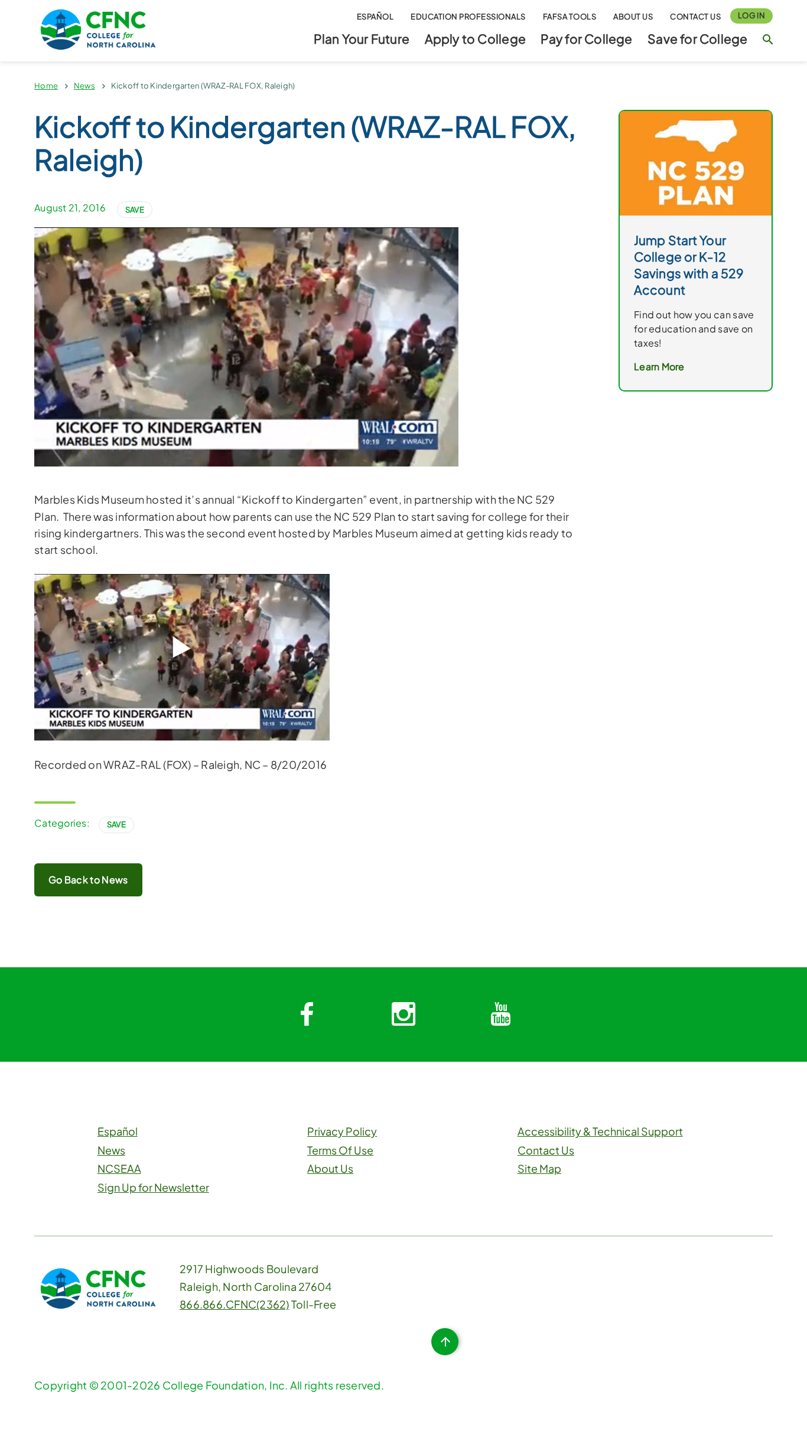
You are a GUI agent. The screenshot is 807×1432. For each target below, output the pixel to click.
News (84, 85)
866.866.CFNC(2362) (234, 1304)
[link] (696, 162)
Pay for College (586, 39)
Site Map (539, 1168)
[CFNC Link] (98, 28)
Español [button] (375, 16)
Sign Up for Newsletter (153, 1187)
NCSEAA (119, 1168)
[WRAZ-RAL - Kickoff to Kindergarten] (182, 656)
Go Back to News (88, 879)
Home (46, 85)
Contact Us (695, 16)
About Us (633, 16)
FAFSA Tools (570, 16)
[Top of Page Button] (444, 1341)
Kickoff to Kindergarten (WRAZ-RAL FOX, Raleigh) (203, 85)
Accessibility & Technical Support (600, 1131)
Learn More (659, 366)
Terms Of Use (340, 1150)
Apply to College (475, 39)
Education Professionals (468, 16)
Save (134, 209)
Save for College (697, 39)
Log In (751, 15)
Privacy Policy (342, 1131)
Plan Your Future (361, 39)
